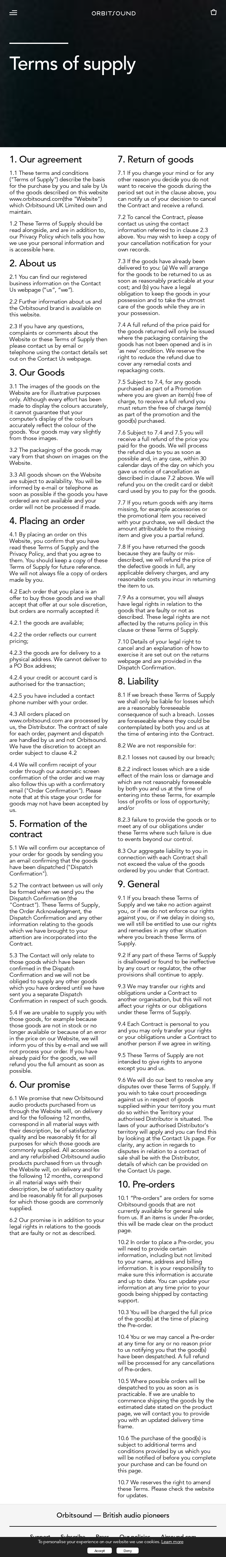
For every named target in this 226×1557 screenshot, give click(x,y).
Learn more (172, 1542)
